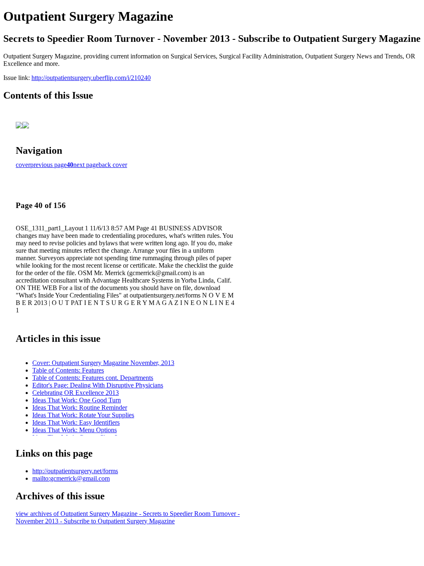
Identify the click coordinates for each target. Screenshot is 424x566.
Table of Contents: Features (68, 370)
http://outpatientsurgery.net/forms (75, 470)
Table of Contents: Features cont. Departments (92, 377)
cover (23, 164)
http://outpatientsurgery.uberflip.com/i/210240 (91, 77)
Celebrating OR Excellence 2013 (75, 392)
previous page (48, 164)
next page (86, 164)
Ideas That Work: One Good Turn (76, 400)
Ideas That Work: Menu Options (74, 429)
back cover (113, 164)
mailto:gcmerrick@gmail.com (71, 478)
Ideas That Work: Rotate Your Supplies (83, 414)
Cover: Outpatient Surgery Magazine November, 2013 (103, 362)
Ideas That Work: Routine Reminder (79, 407)
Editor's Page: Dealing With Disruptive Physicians (97, 385)
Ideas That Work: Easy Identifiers (76, 422)
